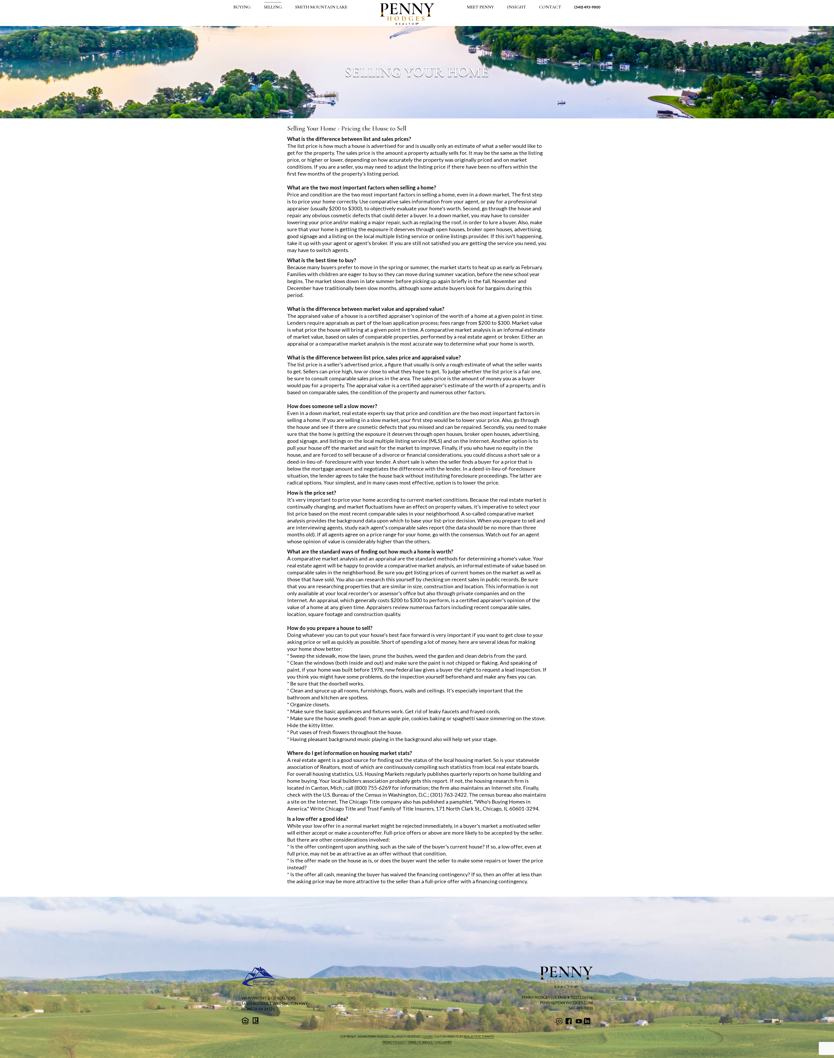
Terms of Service (420, 1042)
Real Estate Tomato (479, 1036)
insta (560, 1021)
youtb (579, 1021)
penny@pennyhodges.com (566, 1002)
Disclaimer (443, 1042)
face (569, 1021)
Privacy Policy (393, 1042)
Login (427, 1036)
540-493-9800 (580, 1008)
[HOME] (407, 14)
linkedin (588, 1021)
